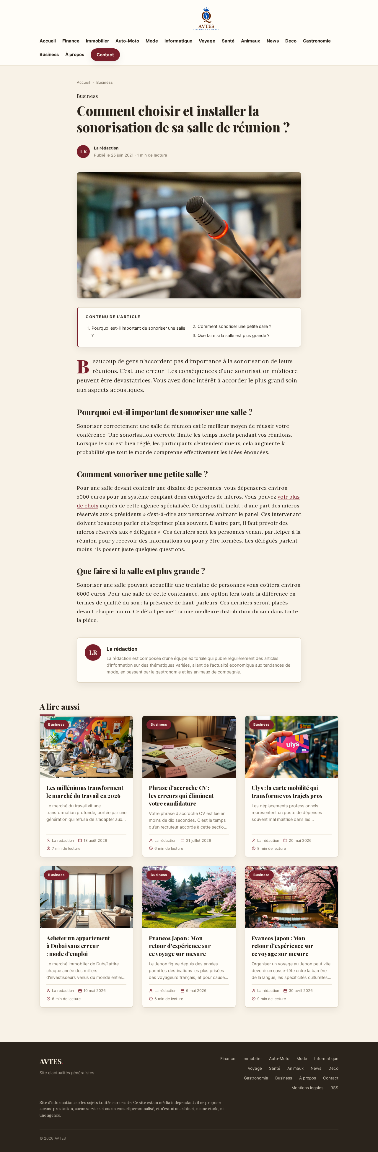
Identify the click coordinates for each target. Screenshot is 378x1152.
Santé (228, 41)
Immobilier (97, 41)
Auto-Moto (127, 41)
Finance (70, 41)
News (273, 41)
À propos (74, 54)
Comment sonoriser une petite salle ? (234, 326)
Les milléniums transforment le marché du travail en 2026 (84, 791)
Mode (152, 41)
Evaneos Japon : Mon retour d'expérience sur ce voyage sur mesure (180, 945)
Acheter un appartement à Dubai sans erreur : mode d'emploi (78, 945)
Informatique (178, 41)
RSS (334, 1087)
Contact (105, 54)
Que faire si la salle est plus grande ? (233, 335)
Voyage (207, 41)
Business (49, 54)
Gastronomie (317, 41)
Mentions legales (307, 1087)
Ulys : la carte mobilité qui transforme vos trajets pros (287, 791)
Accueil (48, 41)
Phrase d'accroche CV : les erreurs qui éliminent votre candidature (181, 795)
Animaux (250, 41)
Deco (290, 41)
